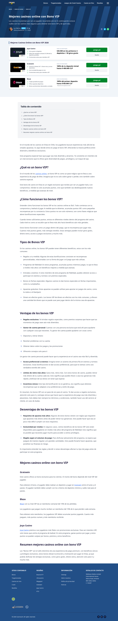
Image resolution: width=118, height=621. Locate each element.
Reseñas (100, 3)
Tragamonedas (56, 3)
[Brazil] (13, 599)
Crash (13, 585)
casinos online (41, 174)
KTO (38, 591)
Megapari (39, 581)
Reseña (97, 55)
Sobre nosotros (66, 578)
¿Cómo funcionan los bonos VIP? (33, 116)
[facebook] (101, 29)
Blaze (22, 504)
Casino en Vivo (89, 3)
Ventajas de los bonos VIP (31, 122)
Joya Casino (24, 530)
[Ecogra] (17, 607)
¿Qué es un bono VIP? (30, 112)
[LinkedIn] (27, 28)
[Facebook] (98, 616)
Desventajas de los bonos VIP (32, 126)
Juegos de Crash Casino (72, 3)
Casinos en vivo (16, 581)
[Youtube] (104, 616)
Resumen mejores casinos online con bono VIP (37, 132)
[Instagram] (101, 616)
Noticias (63, 585)
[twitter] (105, 29)
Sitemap (63, 575)
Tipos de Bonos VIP (29, 119)
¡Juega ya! (96, 50)
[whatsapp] (108, 29)
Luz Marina (17, 28)
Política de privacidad (67, 581)
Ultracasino (40, 578)
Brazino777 (40, 575)
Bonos (46, 3)
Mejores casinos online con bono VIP (34, 129)
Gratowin (77, 485)
